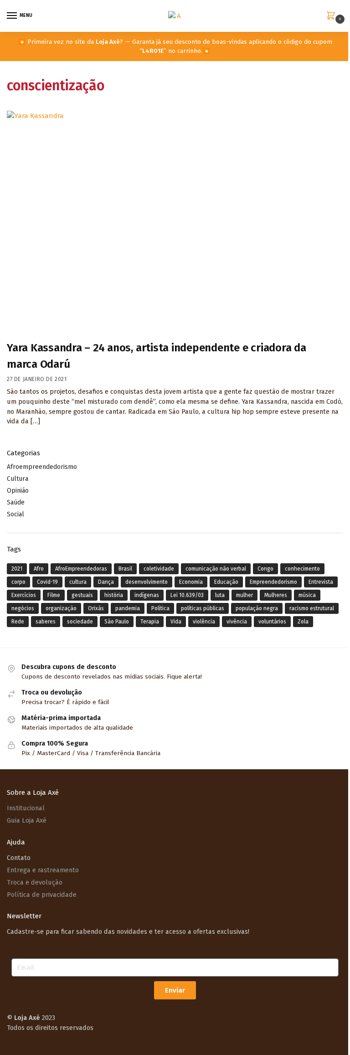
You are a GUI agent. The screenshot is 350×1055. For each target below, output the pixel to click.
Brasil (125, 569)
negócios (22, 608)
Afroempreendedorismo (42, 467)
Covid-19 (47, 582)
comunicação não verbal (215, 569)
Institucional (26, 808)
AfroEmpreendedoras (81, 569)
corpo (18, 582)
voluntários (272, 621)
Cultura (17, 479)
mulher (244, 595)
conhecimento (302, 569)
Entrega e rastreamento (43, 870)
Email (20, 953)
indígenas (146, 595)
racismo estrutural (311, 608)
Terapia (149, 621)
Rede (17, 621)
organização (61, 608)
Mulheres (275, 595)
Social (15, 514)
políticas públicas (202, 608)
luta (220, 595)
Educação (226, 582)
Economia (191, 582)
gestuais (82, 595)
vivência (236, 621)
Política (160, 608)
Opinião (18, 490)
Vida (175, 621)
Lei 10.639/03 (187, 595)
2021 (16, 569)
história (113, 595)
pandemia (127, 608)
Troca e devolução (34, 882)
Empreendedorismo (273, 582)
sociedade (80, 621)
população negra (257, 608)
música (307, 595)
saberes (46, 621)
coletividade (159, 569)
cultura (78, 582)
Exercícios (23, 595)
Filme (53, 595)
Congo (265, 569)
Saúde (16, 502)
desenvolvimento (146, 582)
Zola (303, 621)
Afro (39, 569)
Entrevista (321, 582)
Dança (106, 582)
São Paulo (116, 621)
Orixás (96, 608)
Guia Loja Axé (26, 820)
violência (204, 621)
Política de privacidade (42, 894)
